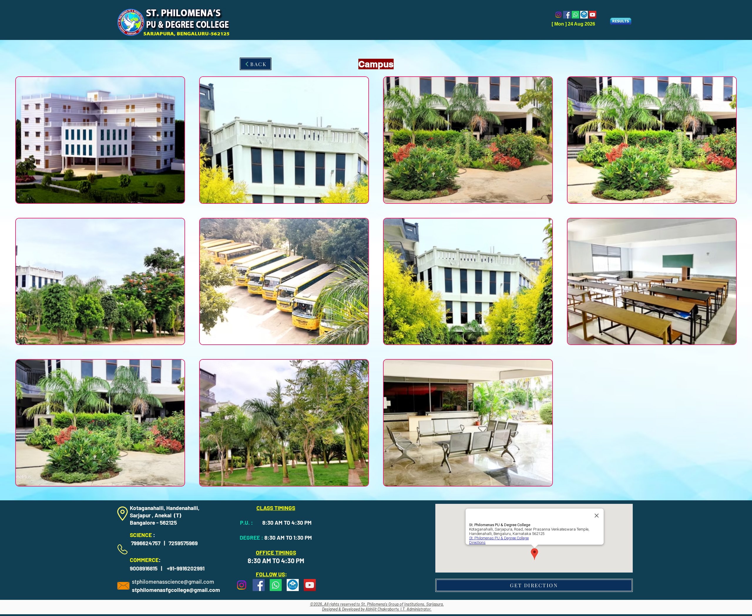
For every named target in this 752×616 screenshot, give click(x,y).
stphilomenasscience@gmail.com (173, 581)
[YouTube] (592, 14)
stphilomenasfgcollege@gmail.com (176, 589)
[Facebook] (567, 14)
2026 (317, 604)
